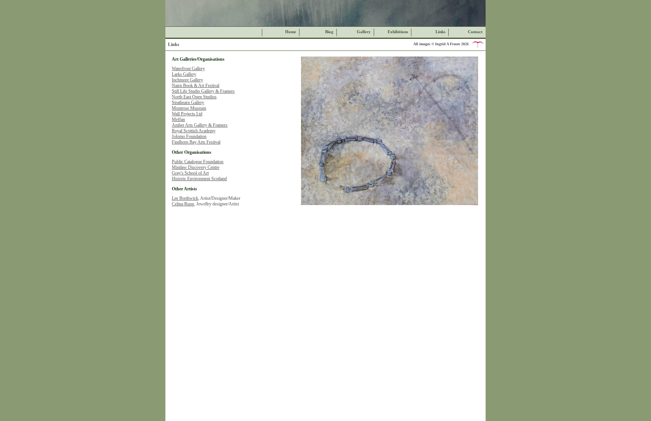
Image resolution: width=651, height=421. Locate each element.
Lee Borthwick (185, 198)
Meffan (178, 119)
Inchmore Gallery (187, 80)
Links (440, 31)
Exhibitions (398, 31)
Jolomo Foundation (189, 136)
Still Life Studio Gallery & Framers (203, 91)
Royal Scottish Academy (193, 130)
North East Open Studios (194, 97)
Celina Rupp (183, 204)
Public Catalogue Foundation (197, 161)
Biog (329, 31)
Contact (475, 31)
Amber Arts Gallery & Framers (200, 125)
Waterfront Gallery (188, 68)
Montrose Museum (189, 108)
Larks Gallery (184, 74)
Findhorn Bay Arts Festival (196, 142)
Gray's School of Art (190, 173)
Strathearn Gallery (188, 102)
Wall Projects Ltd (187, 113)
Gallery (364, 31)
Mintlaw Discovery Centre (195, 167)
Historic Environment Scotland (199, 178)
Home (290, 31)
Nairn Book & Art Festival (195, 85)
